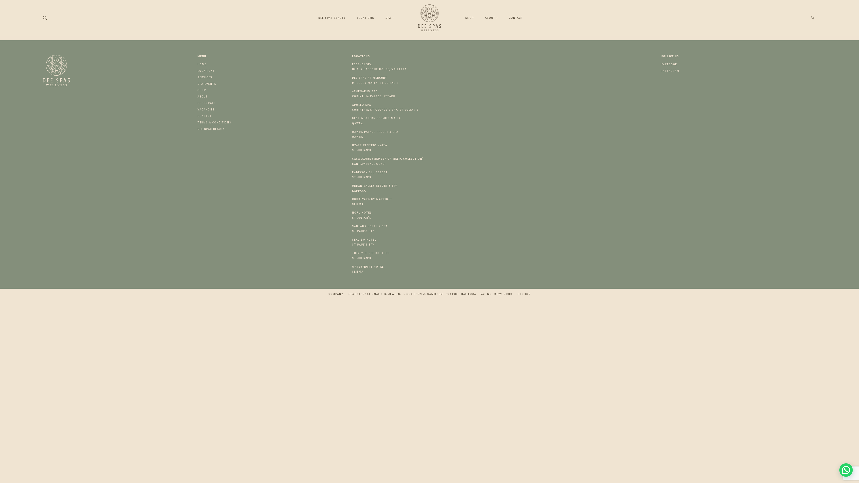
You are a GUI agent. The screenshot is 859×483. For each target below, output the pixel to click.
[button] (846, 470)
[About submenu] (497, 18)
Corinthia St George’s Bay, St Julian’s (385, 107)
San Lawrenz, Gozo (387, 161)
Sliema (372, 201)
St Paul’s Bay (369, 229)
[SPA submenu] (393, 18)
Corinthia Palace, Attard (373, 94)
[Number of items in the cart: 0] (812, 18)
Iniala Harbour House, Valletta (379, 67)
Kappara (375, 188)
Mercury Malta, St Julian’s (375, 80)
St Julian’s (369, 148)
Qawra (376, 121)
